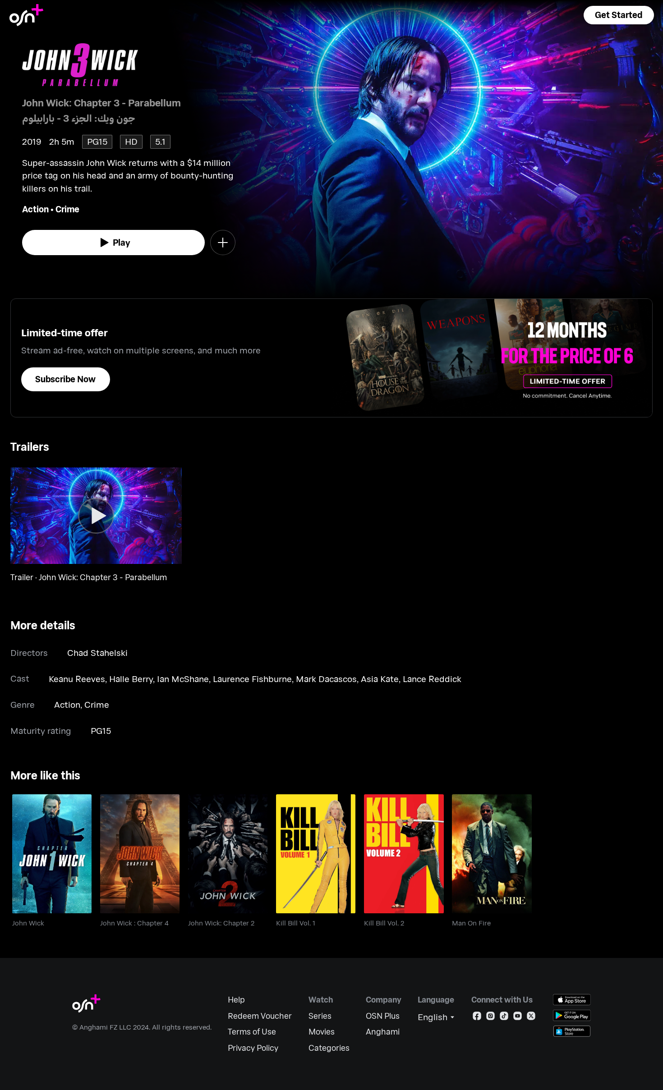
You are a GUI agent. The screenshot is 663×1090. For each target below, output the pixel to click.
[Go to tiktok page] (504, 1017)
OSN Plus (383, 1015)
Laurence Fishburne (252, 679)
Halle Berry (131, 679)
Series (320, 1015)
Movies (321, 1031)
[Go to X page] (531, 1017)
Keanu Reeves (77, 679)
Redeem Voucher (260, 1015)
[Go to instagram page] (490, 1017)
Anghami (383, 1031)
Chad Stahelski (97, 652)
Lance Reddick (432, 679)
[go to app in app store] (572, 999)
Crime (67, 209)
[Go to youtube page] (517, 1017)
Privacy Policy (253, 1047)
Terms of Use (252, 1031)
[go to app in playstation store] (572, 1031)
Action (35, 209)
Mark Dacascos (326, 679)
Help (236, 999)
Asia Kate (380, 679)
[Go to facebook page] (477, 1017)
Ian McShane (183, 679)
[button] (619, 15)
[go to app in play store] (572, 1015)
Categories (329, 1047)
